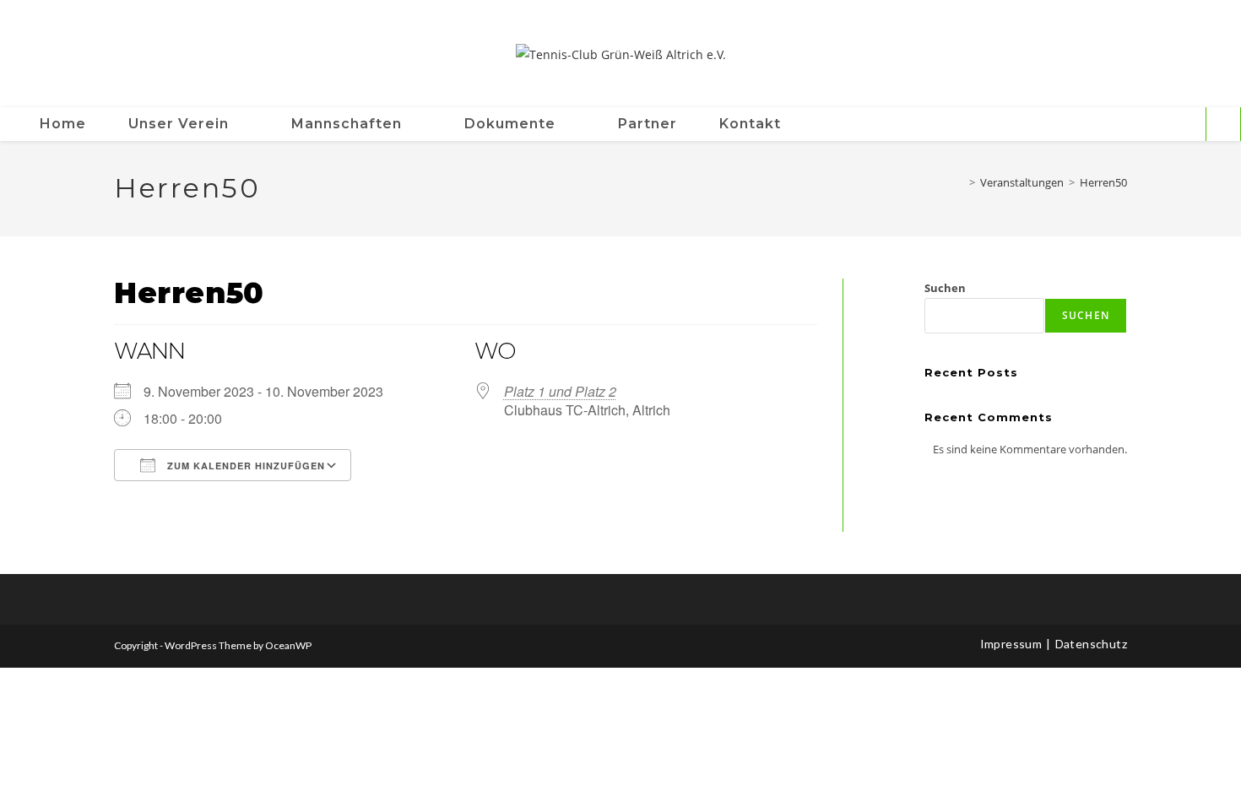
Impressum (1011, 643)
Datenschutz (1091, 643)
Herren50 (1103, 182)
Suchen (945, 287)
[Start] (960, 182)
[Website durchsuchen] (1223, 125)
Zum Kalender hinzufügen (244, 465)
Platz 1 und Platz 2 (560, 391)
